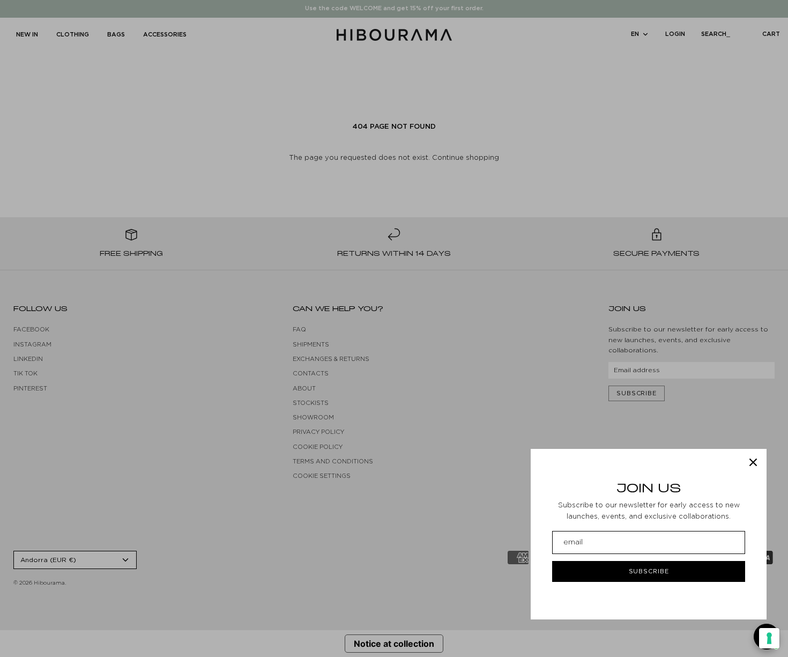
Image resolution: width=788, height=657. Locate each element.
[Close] (753, 462)
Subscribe (649, 571)
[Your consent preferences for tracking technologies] (769, 638)
